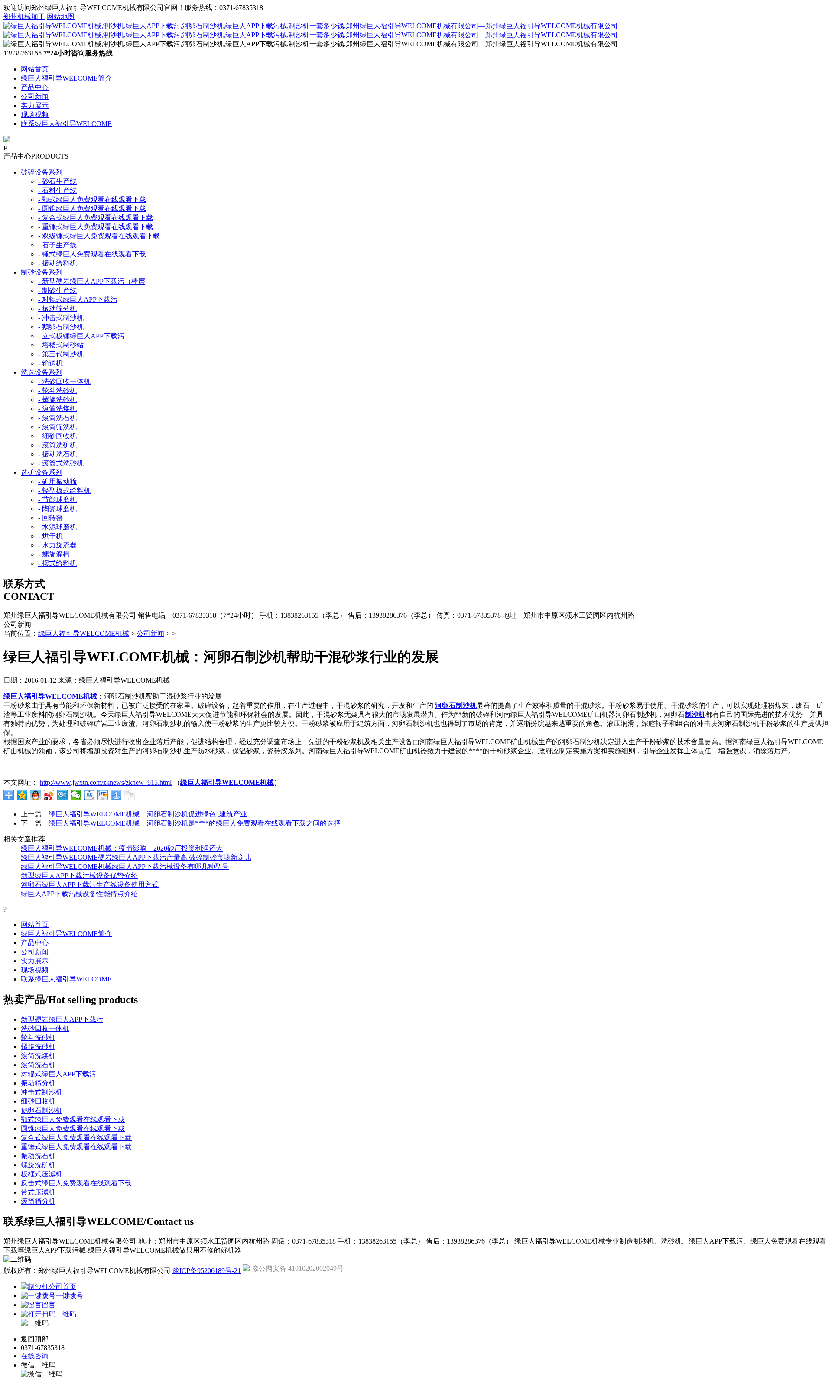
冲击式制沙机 (41, 1092)
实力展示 (35, 105)
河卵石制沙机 (456, 705)
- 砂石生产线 (57, 181)
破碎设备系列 (41, 172)
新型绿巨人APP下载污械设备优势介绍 (79, 875)
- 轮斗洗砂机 (57, 390)
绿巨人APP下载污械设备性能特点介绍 (79, 893)
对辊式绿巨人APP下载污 (58, 1074)
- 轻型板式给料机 (64, 490)
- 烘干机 (50, 536)
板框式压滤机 (41, 1174)
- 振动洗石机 (57, 454)
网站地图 (61, 16)
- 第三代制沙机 (61, 354)
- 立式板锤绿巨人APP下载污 (81, 336)
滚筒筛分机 (38, 1201)
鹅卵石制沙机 (41, 1110)
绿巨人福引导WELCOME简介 (66, 78)
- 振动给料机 (57, 263)
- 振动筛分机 (57, 308)
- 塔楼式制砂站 (61, 345)
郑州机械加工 (24, 16)
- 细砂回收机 (57, 436)
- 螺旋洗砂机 (57, 399)
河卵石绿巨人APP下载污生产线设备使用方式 (90, 884)
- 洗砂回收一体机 (64, 381)
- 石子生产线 (57, 245)
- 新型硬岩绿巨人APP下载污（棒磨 (91, 281)
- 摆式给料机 (57, 563)
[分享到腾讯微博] (62, 795)
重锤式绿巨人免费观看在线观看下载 (76, 1146)
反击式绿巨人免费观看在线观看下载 (76, 1183)
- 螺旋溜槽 (54, 554)
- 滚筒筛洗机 (57, 427)
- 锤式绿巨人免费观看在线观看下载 (92, 254)
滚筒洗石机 (38, 1065)
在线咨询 (35, 1356)
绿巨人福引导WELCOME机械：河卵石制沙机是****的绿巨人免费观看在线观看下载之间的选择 (195, 823)
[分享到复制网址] (129, 795)
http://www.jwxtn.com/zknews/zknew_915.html (106, 782)
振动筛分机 (38, 1083)
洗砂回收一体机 (45, 1028)
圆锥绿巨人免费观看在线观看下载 (73, 1128)
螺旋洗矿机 (38, 1165)
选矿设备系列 (41, 472)
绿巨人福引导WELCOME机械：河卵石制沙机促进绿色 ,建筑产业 (148, 814)
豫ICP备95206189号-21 (206, 1270)
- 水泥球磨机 (57, 527)
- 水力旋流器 (57, 545)
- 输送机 (50, 363)
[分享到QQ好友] (35, 795)
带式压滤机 (38, 1192)
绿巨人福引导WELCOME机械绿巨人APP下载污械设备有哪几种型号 (125, 866)
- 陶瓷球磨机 (57, 508)
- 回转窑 (50, 517)
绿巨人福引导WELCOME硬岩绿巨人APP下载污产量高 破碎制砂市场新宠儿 (136, 857)
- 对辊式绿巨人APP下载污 (77, 299)
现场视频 (35, 114)
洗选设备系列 (41, 372)
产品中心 (35, 87)
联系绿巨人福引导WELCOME (66, 123)
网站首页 (35, 69)
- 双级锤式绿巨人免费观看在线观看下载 (99, 236)
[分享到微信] (76, 795)
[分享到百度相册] (103, 795)
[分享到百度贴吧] (89, 795)
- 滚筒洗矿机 (57, 445)
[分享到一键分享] (116, 795)
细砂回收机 (38, 1101)
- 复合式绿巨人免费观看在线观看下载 (95, 217)
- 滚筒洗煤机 (57, 408)
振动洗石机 (38, 1155)
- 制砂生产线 (57, 290)
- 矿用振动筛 (57, 481)
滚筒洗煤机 (38, 1055)
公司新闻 (35, 96)
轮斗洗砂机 (38, 1037)
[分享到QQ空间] (22, 795)
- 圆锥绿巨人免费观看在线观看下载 (92, 208)
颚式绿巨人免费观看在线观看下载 (73, 1119)
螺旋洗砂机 (38, 1046)
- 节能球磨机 (57, 499)
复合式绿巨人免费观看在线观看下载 (76, 1137)
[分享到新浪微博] (49, 795)
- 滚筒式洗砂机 (61, 463)
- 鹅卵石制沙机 (61, 326)
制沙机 (695, 714)
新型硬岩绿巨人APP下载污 (62, 1019)
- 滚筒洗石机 (57, 417)
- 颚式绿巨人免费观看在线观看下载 (92, 199)
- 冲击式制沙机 (61, 317)
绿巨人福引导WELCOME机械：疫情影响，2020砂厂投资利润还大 (122, 848)
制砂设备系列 (41, 272)
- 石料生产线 (57, 190)
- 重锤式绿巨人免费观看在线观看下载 (95, 226)
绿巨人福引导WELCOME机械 (83, 633)
